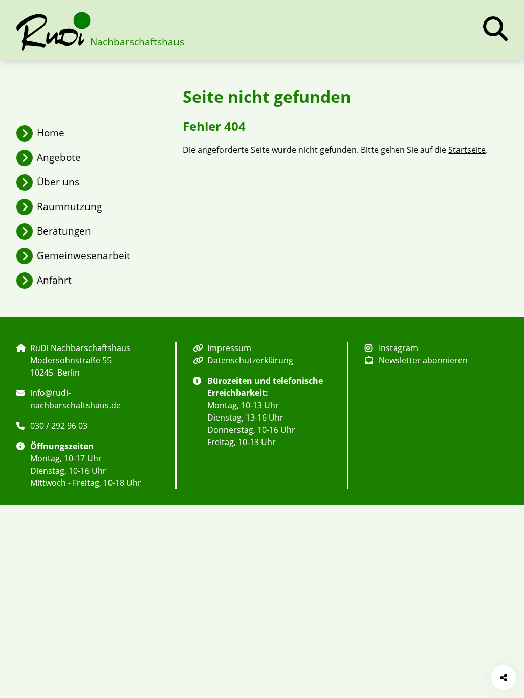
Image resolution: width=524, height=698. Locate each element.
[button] (495, 28)
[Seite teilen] (503, 677)
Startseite (467, 149)
